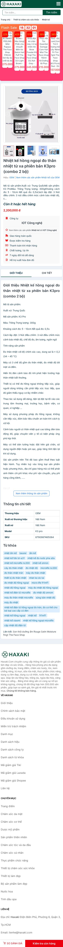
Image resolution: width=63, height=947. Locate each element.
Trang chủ (5, 19)
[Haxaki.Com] (15, 4)
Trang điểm (8, 806)
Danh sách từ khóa (12, 757)
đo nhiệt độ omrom (43, 592)
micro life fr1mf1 (40, 582)
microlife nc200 (49, 568)
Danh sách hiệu (10, 741)
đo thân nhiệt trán (13, 572)
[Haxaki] (17, 654)
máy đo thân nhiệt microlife (18, 597)
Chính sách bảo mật (13, 710)
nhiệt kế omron (40, 563)
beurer (23, 553)
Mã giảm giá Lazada (13, 772)
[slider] (8, 151)
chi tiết (47, 272)
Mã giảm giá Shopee (13, 780)
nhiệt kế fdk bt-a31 (14, 558)
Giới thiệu (16, 272)
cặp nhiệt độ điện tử (15, 625)
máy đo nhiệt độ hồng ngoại (43, 587)
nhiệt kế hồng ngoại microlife (38, 620)
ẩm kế (32, 553)
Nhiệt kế (46, 19)
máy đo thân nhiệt (35, 572)
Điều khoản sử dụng (13, 718)
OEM (11, 177)
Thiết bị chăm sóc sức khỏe (26, 19)
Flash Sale (9, 28)
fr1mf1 (42, 615)
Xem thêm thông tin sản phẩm (31, 493)
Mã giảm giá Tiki (11, 765)
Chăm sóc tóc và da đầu (16, 845)
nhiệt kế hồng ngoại (14, 615)
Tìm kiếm (51, 12)
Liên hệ (5, 788)
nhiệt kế (32, 615)
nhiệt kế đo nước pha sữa (41, 558)
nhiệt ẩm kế (10, 553)
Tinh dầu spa (8, 899)
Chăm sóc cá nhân (12, 852)
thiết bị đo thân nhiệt (15, 577)
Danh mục (7, 734)
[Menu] (58, 3)
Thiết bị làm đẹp (11, 876)
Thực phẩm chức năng (14, 860)
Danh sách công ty (12, 749)
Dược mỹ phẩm (10, 829)
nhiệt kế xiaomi (12, 620)
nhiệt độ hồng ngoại (14, 587)
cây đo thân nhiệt (13, 568)
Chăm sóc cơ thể (11, 821)
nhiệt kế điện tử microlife (17, 592)
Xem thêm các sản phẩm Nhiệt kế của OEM (38, 177)
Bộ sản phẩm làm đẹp (14, 883)
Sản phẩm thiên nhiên (14, 837)
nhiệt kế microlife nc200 (17, 563)
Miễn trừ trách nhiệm (13, 726)
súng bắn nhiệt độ (45, 597)
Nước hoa (7, 891)
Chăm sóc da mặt (11, 814)
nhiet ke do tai (36, 577)
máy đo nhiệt (11, 602)
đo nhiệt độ (32, 568)
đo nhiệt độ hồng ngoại (16, 582)
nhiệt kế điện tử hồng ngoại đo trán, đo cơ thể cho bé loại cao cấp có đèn (30, 609)
